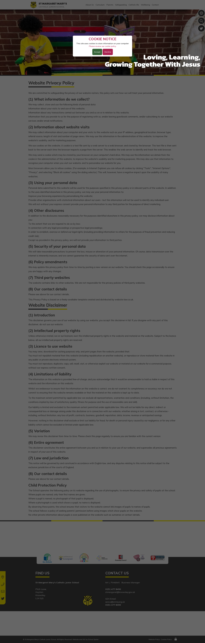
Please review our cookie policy (102, 46)
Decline (107, 52)
